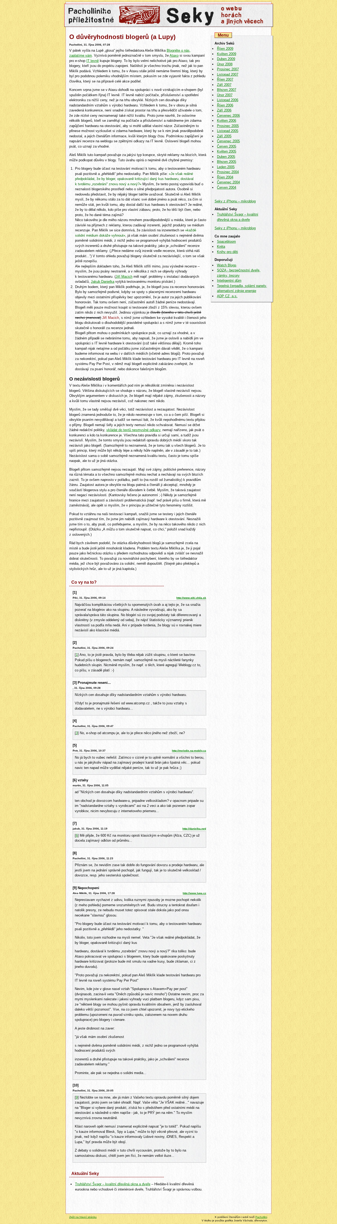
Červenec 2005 (228, 141)
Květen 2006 (226, 121)
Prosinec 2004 (228, 172)
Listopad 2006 (227, 100)
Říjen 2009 (225, 49)
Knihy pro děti (227, 252)
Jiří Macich (124, 277)
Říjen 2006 (225, 105)
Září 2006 (224, 110)
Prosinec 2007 (228, 69)
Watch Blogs (226, 265)
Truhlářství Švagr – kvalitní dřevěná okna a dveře (112, 1184)
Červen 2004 (226, 187)
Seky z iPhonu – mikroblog (235, 201)
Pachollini (261, 1217)
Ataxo (174, 55)
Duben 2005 (226, 157)
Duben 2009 (226, 59)
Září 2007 (224, 85)
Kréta (221, 246)
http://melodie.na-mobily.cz (189, 750)
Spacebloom (226, 241)
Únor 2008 (224, 64)
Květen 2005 (226, 151)
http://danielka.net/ (194, 828)
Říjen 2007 (225, 79)
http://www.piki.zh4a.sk (191, 597)
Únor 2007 (224, 95)
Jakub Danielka (102, 282)
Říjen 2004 (225, 177)
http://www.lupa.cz (194, 893)
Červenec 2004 (228, 182)
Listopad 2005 (227, 131)
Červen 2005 (226, 146)
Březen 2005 (226, 162)
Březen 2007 (226, 90)
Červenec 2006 (228, 116)
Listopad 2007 (227, 74)
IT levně (92, 61)
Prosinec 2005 (228, 126)
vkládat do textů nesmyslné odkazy (133, 430)
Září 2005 (224, 136)
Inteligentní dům (229, 280)
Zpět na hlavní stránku (83, 1217)
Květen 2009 (226, 54)
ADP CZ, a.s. (227, 296)
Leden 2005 (226, 167)
